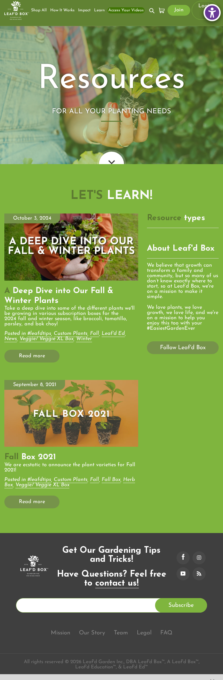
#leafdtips (39, 333)
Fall (94, 333)
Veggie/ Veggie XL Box (46, 339)
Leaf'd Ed (113, 333)
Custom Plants (70, 333)
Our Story (92, 633)
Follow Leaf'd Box (183, 348)
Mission (60, 633)
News (10, 339)
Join (179, 10)
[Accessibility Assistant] (212, 13)
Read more (32, 356)
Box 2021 (30, 457)
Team (121, 633)
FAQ (166, 633)
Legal (144, 633)
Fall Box (111, 479)
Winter (84, 339)
